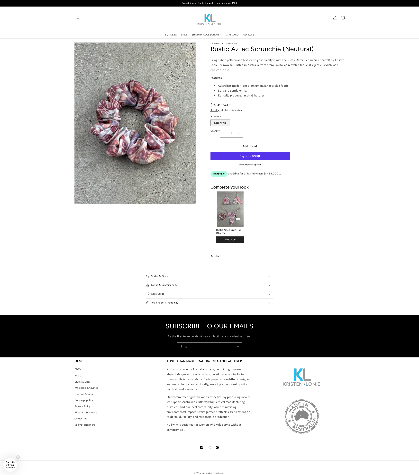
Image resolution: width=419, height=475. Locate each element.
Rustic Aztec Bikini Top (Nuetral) (228, 231)
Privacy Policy (82, 406)
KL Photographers (84, 424)
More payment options (250, 164)
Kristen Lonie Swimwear (213, 473)
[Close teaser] (18, 457)
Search (78, 375)
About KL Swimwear (86, 412)
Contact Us (80, 418)
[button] (78, 18)
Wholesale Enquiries (86, 387)
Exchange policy (83, 400)
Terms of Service (84, 394)
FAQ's (77, 369)
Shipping (214, 110)
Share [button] (218, 256)
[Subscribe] (238, 346)
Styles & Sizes (82, 381)
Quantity (215, 130)
